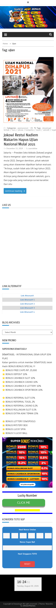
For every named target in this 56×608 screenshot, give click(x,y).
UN (31, 128)
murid (38, 130)
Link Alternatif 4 (27, 312)
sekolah (46, 130)
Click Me (23, 503)
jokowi (20, 130)
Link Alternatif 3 (27, 308)
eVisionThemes (29, 605)
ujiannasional (23, 128)
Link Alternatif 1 (27, 299)
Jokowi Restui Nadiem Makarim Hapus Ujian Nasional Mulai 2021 (21, 139)
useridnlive (32, 148)
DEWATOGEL (8, 354)
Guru (14, 130)
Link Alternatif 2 (27, 304)
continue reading (13, 190)
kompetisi (30, 130)
